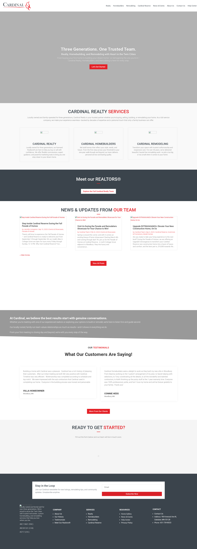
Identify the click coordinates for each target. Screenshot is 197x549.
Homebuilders (118, 6)
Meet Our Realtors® (62, 523)
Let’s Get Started (98, 67)
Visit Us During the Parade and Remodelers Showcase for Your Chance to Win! (97, 227)
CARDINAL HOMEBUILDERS (98, 143)
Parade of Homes (28, 231)
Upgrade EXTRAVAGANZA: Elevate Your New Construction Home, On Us (153, 227)
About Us (170, 6)
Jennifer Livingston (31, 229)
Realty (108, 6)
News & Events (159, 6)
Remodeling (130, 6)
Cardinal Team (84, 232)
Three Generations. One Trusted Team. (98, 49)
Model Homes (148, 234)
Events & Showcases (56, 229)
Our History (59, 517)
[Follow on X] (31, 539)
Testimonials (60, 520)
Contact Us (181, 6)
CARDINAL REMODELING (152, 143)
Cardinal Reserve (144, 6)
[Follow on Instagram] (27, 540)
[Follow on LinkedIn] (36, 539)
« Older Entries (25, 255)
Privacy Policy (126, 523)
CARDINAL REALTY (44, 143)
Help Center (192, 6)
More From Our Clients (98, 411)
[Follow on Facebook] (22, 540)
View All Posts (98, 263)
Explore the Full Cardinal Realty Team (98, 191)
